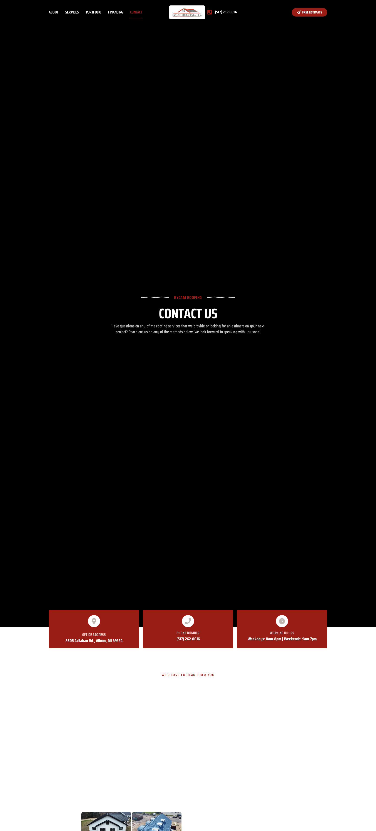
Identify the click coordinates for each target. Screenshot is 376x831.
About (53, 12)
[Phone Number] (188, 621)
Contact (136, 12)
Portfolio (93, 12)
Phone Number (187, 633)
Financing (115, 12)
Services (72, 12)
